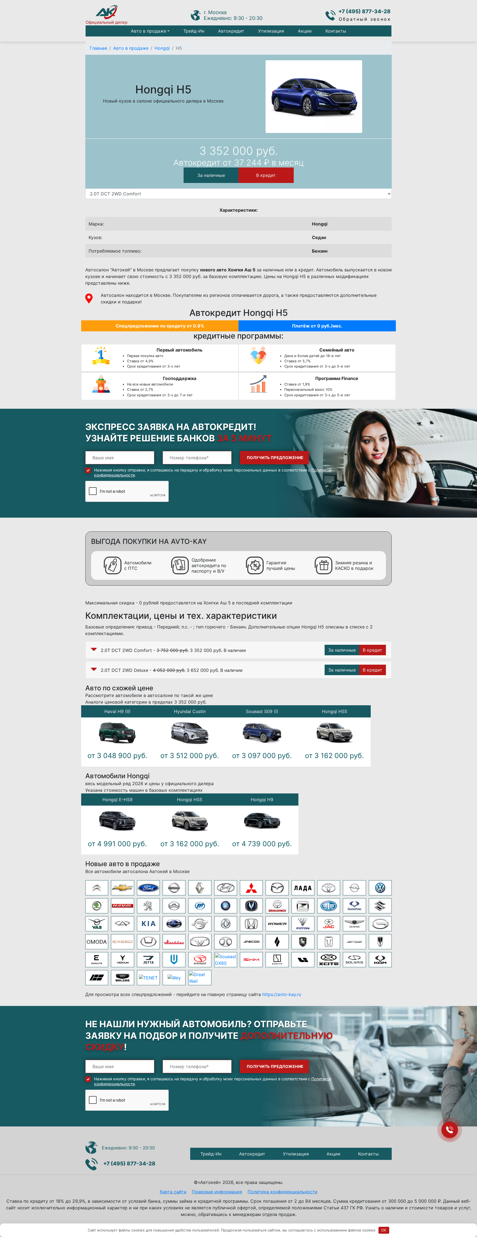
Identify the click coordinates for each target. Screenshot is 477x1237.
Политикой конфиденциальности (165, 675)
